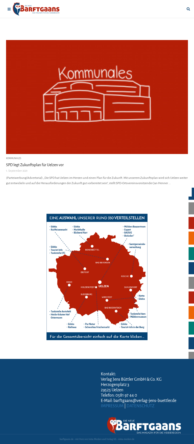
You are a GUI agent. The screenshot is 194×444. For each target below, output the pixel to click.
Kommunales (13, 158)
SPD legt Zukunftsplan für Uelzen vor (35, 165)
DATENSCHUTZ (141, 406)
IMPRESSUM (112, 406)
